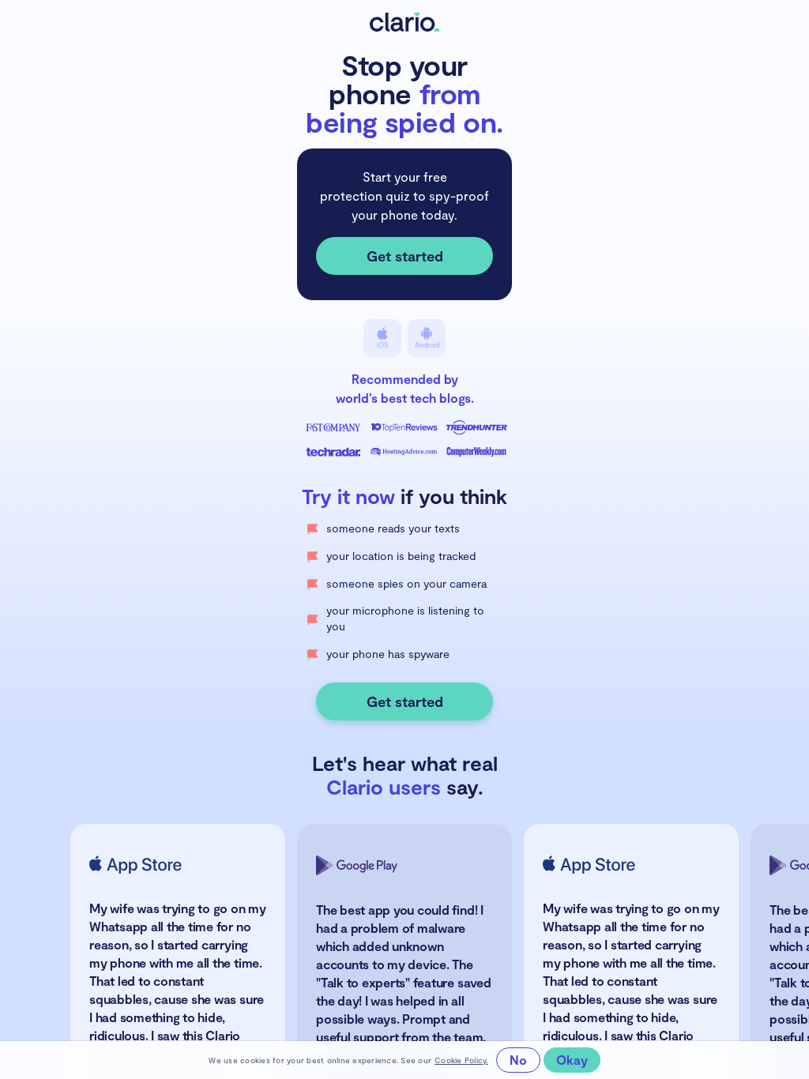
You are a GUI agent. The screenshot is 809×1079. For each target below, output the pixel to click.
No (518, 1059)
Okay (572, 1059)
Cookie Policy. (461, 1060)
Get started (405, 256)
